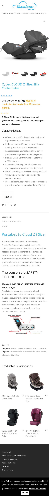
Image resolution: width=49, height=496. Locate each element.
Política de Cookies (9, 463)
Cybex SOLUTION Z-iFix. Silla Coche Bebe (9, 434)
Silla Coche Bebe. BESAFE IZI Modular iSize (34, 399)
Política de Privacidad (10, 459)
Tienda (4, 13)
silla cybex (6, 355)
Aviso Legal (6, 452)
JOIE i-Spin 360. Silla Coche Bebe (10, 397)
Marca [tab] (4, 226)
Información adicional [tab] (11, 221)
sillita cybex (14, 355)
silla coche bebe (16, 352)
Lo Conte (9, 470)
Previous (2, 42)
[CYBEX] (8, 197)
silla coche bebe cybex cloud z (34, 352)
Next (46, 42)
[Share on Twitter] (11, 205)
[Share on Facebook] (8, 205)
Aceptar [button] (25, 493)
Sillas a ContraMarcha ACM (31, 13)
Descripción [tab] (7, 217)
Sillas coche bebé (14, 13)
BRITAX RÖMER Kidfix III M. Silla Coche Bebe (32, 434)
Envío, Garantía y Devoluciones (14, 455)
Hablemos (6, 466)
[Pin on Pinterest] (15, 205)
